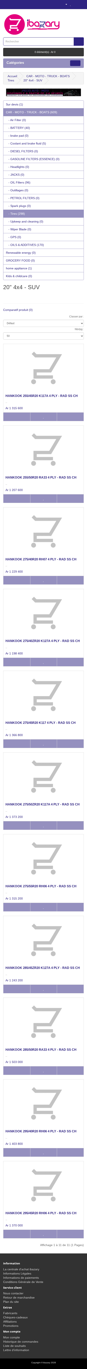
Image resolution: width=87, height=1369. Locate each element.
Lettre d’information (16, 1350)
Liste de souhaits (14, 1345)
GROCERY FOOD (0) (20, 260)
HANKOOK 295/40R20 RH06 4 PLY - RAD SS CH (40, 1131)
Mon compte (11, 1337)
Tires (11, 80)
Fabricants (10, 1313)
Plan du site (11, 1301)
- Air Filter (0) (16, 120)
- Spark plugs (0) (18, 206)
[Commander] (80, 4)
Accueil (12, 76)
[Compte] (64, 4)
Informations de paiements (21, 1277)
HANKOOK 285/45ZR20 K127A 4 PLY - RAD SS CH (42, 968)
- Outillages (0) (17, 190)
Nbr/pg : (79, 329)
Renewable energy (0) (21, 252)
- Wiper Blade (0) (18, 229)
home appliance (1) (19, 268)
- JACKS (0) (15, 174)
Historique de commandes (20, 1341)
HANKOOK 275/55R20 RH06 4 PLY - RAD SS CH (40, 886)
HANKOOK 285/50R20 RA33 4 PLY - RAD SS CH (40, 1049)
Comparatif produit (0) (18, 310)
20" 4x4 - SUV (32, 80)
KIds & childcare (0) (19, 276)
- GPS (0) (13, 237)
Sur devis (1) (14, 104)
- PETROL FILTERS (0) (22, 198)
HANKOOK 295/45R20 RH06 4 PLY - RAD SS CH (40, 1213)
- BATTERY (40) (18, 127)
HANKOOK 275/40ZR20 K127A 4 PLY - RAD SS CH (42, 641)
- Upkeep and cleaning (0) (24, 221)
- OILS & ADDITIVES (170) (25, 245)
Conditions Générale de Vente (23, 1282)
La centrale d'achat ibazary (21, 1269)
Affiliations (10, 1321)
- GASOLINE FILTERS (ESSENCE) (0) (33, 159)
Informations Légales (17, 1273)
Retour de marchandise (19, 1297)
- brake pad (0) (17, 135)
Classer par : (76, 316)
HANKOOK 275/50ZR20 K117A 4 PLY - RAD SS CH (42, 804)
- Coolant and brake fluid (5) (26, 143)
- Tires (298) (15, 213)
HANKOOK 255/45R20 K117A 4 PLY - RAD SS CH (41, 396)
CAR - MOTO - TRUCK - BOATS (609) (31, 112)
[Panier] (75, 4)
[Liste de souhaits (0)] (70, 4)
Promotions (10, 1325)
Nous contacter (13, 1293)
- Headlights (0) (17, 167)
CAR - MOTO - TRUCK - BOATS (48, 76)
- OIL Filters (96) (18, 182)
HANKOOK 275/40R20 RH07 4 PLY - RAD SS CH (40, 559)
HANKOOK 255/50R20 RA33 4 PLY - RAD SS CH (40, 477)
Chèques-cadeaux (15, 1317)
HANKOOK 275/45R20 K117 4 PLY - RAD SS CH (40, 722)
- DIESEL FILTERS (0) (22, 151)
